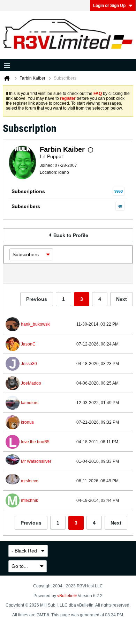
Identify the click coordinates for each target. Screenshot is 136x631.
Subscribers (26, 206)
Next (121, 299)
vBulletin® (67, 595)
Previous (36, 299)
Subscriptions (28, 191)
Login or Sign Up (109, 5)
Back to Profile (70, 235)
